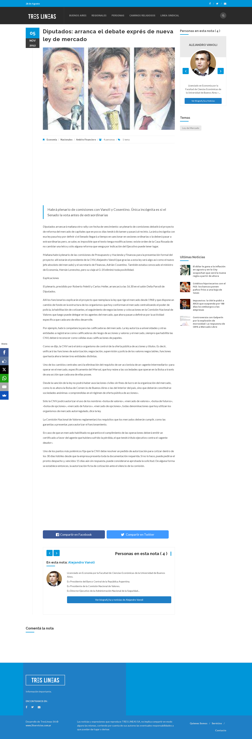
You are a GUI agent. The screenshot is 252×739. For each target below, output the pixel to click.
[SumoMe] (4, 395)
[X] (4, 369)
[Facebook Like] (4, 361)
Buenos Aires (77, 15)
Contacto (220, 730)
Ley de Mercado (190, 128)
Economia (52, 139)
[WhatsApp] (4, 378)
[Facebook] (211, 3)
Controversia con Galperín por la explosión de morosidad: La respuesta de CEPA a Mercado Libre (209, 322)
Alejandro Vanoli (81, 562)
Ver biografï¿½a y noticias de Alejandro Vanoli (119, 599)
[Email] (4, 386)
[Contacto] (225, 3)
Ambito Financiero (86, 139)
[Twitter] (219, 3)
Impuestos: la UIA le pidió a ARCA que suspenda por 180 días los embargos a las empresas (208, 305)
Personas (118, 15)
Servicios (217, 723)
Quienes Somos (198, 723)
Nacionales (67, 139)
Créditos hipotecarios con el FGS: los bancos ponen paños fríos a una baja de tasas (209, 288)
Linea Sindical (169, 15)
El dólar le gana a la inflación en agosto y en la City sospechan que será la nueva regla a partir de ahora (209, 271)
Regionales (99, 15)
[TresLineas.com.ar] (44, 15)
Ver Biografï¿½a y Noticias (203, 101)
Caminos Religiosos (142, 15)
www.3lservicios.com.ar (38, 725)
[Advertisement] (109, 176)
